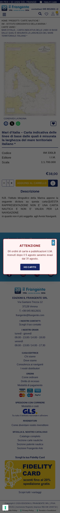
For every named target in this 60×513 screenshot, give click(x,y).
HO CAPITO (30, 267)
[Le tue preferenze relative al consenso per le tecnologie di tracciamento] (5, 508)
